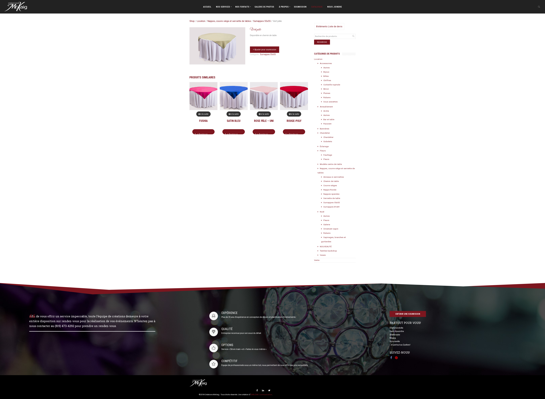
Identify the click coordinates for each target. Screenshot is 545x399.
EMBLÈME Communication (261, 394)
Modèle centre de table (331, 164)
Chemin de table (331, 181)
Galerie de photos (264, 7)
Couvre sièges (330, 185)
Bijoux (326, 72)
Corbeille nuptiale (331, 85)
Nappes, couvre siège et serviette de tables (229, 21)
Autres (326, 68)
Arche (326, 111)
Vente (316, 260)
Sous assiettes (330, 102)
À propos (284, 7)
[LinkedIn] (263, 390)
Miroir (326, 89)
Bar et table (328, 119)
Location (201, 21)
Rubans (327, 97)
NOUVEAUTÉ (326, 247)
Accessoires (326, 63)
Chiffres (327, 80)
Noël (322, 212)
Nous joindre (334, 7)
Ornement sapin (330, 229)
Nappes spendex (331, 194)
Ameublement (326, 107)
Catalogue (317, 7)
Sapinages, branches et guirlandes (333, 239)
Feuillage (327, 155)
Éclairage (324, 146)
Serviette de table (331, 198)
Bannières (324, 129)
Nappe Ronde (329, 190)
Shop (192, 21)
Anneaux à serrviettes (333, 177)
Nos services (223, 7)
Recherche (322, 42)
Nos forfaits (242, 7)
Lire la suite (203, 114)
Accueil (207, 7)
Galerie (326, 224)
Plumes (326, 93)
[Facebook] (257, 390)
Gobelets (327, 141)
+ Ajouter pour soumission (264, 49)
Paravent (327, 124)
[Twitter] (269, 390)
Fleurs (323, 151)
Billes (326, 76)
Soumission (300, 7)
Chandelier (325, 133)
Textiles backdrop (328, 251)
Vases (323, 255)
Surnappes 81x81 (331, 207)
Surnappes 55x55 (262, 21)
